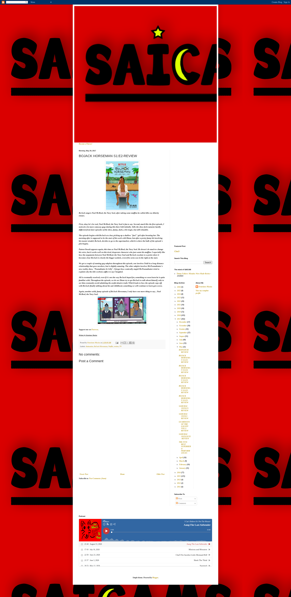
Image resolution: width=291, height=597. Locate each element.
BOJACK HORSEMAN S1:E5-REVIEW (184, 359)
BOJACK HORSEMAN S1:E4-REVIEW (184, 369)
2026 (179, 287)
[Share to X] (127, 342)
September (183, 333)
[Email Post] (117, 343)
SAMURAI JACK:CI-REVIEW (184, 408)
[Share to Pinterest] (133, 342)
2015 (179, 476)
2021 (179, 305)
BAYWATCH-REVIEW (184, 351)
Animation (89, 346)
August (182, 336)
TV (120, 346)
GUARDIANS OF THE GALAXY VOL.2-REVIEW (184, 426)
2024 (179, 294)
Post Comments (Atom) (97, 478)
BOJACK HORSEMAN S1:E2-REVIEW (184, 389)
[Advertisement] (122, 450)
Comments (182, 503)
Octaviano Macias (205, 287)
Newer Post (84, 474)
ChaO (176, 251)
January (182, 468)
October (182, 329)
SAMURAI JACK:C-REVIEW (183, 416)
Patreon (94, 329)
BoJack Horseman (100, 346)
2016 (179, 472)
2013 (179, 480)
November (183, 326)
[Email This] (121, 342)
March (182, 461)
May (181, 347)
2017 (179, 319)
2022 (179, 301)
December (183, 322)
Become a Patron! (85, 144)
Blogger (155, 578)
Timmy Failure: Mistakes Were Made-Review (193, 274)
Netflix (110, 346)
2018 (179, 315)
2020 (179, 308)
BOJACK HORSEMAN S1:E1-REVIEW (184, 399)
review (116, 346)
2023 (179, 298)
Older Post (160, 474)
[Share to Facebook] (130, 342)
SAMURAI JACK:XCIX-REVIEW (185, 436)
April (181, 457)
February (183, 464)
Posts (180, 499)
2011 (179, 487)
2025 (179, 291)
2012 (179, 483)
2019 (179, 312)
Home (122, 474)
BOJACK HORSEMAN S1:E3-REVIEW (184, 379)
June (181, 343)
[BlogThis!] (124, 342)
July (181, 340)
